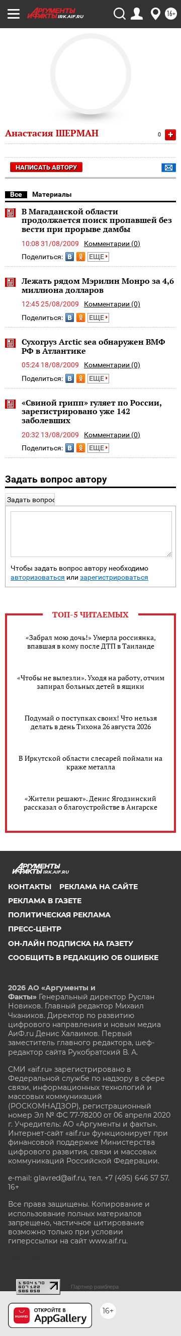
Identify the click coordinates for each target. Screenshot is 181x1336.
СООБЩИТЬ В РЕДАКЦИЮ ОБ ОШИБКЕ (83, 957)
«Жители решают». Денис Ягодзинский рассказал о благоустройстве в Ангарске (90, 802)
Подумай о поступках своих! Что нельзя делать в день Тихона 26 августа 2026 (91, 722)
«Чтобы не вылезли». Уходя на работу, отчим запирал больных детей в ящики (90, 681)
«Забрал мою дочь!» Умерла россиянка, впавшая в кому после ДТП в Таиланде (91, 641)
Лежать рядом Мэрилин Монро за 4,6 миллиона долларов (98, 285)
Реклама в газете (44, 900)
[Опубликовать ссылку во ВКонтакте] (69, 256)
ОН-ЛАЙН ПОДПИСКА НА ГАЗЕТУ (70, 943)
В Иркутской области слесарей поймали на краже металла (90, 762)
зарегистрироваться (114, 577)
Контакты (29, 886)
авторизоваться (38, 577)
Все (16, 194)
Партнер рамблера (95, 1287)
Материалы (52, 194)
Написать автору (46, 167)
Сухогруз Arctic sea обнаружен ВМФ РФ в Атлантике (93, 346)
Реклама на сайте (98, 886)
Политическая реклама (59, 914)
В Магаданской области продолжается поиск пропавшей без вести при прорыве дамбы (97, 220)
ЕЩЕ (97, 257)
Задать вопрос (31, 500)
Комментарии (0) (112, 244)
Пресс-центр (34, 928)
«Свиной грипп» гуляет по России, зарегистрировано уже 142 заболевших (91, 411)
